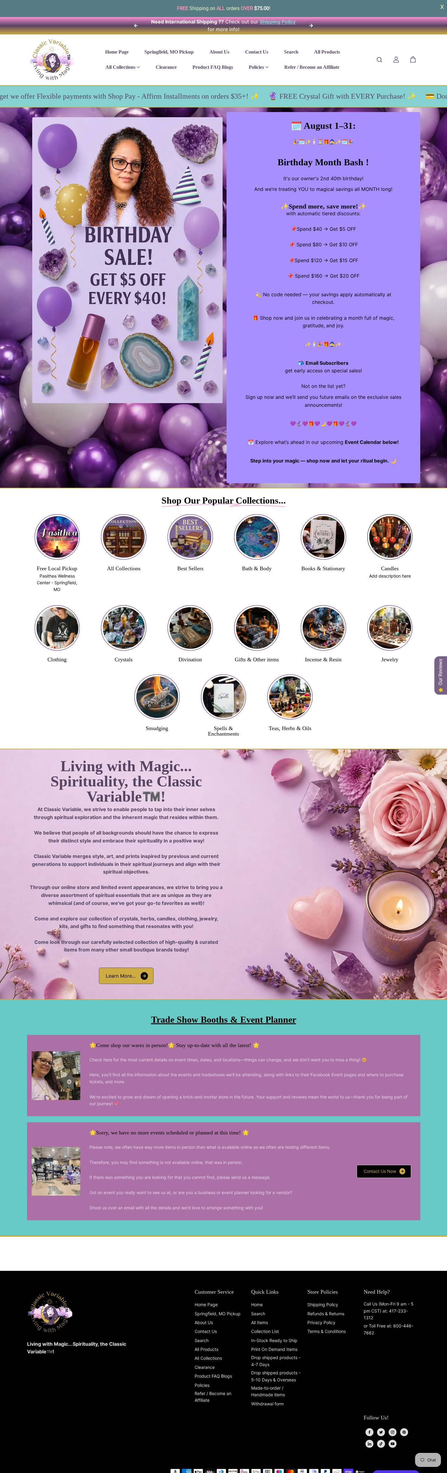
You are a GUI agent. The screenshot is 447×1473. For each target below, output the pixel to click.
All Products (206, 1349)
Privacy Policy (321, 1322)
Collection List (265, 1331)
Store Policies (322, 1292)
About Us (204, 1322)
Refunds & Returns (325, 1313)
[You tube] (392, 1444)
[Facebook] (369, 1432)
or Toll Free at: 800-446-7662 (388, 1329)
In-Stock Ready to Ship (274, 1340)
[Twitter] (381, 1432)
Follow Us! (376, 1418)
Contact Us (206, 1331)
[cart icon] (413, 60)
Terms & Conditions (326, 1331)
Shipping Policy (322, 1304)
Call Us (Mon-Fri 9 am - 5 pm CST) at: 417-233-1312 (389, 1310)
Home (257, 1304)
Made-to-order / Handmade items (268, 1391)
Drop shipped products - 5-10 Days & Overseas (275, 1376)
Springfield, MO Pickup (218, 1313)
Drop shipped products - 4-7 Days (275, 1361)
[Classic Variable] (52, 59)
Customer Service (214, 1292)
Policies (202, 1385)
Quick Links (265, 1292)
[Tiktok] (381, 1444)
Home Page (206, 1304)
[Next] (311, 25)
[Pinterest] (404, 1432)
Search (202, 1340)
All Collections (208, 1358)
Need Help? (377, 1292)
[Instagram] (392, 1432)
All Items (259, 1322)
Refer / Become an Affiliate (213, 1397)
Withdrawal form (267, 1403)
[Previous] (136, 25)
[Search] (379, 60)
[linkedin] (369, 1444)
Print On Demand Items (274, 1349)
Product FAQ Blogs (213, 1376)
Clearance (205, 1367)
